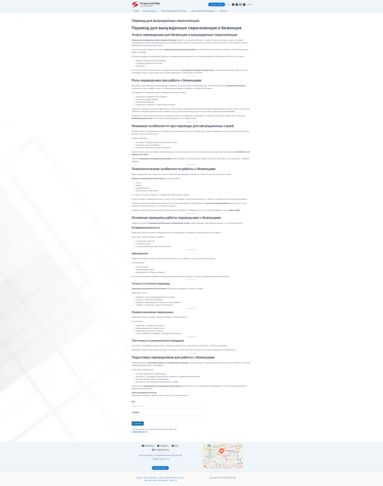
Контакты (223, 11)
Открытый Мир (150, 3)
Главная (136, 11)
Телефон (136, 412)
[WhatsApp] (233, 4)
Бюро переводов (149, 11)
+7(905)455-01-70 (139, 432)
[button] (229, 4)
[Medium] (244, 4)
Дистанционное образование (203, 11)
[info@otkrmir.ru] (240, 4)
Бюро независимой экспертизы (173, 11)
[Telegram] (237, 4)
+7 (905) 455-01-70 (160, 459)
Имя (134, 402)
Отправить (137, 423)
